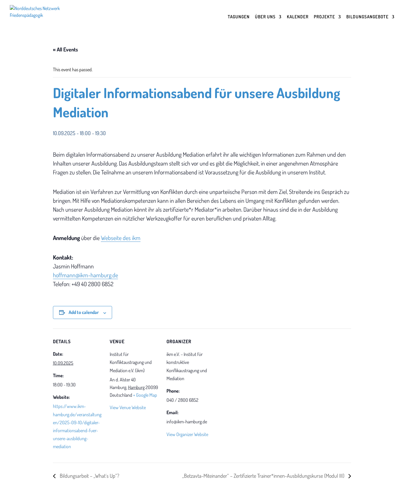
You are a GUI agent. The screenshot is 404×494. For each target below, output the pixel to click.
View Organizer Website (187, 434)
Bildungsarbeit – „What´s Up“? (89, 475)
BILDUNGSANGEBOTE (367, 17)
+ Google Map (145, 395)
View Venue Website (128, 407)
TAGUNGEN (239, 17)
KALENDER (297, 17)
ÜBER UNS (265, 17)
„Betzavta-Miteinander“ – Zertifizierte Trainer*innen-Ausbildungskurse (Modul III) (263, 475)
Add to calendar (84, 312)
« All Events (65, 49)
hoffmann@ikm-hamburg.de (85, 275)
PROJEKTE (324, 17)
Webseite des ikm (120, 238)
